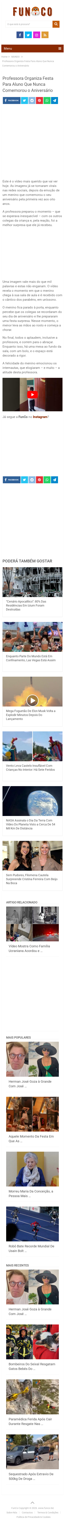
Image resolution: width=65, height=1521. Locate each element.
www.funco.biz (46, 1508)
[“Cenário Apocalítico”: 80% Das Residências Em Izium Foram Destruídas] (32, 582)
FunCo (14, 1508)
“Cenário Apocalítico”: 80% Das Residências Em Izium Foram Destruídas (26, 605)
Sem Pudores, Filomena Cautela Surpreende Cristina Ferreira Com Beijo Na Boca (32, 879)
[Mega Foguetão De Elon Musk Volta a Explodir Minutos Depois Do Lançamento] (32, 692)
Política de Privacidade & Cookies (33, 1517)
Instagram (40, 417)
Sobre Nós (11, 1512)
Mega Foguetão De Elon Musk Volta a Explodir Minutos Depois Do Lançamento (31, 715)
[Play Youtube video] (32, 394)
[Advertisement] (32, 142)
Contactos (27, 1512)
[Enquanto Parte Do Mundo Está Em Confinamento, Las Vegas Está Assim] (32, 637)
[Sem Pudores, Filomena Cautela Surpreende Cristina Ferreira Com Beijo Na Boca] (32, 856)
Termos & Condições (47, 1512)
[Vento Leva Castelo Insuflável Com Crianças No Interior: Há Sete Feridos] (32, 746)
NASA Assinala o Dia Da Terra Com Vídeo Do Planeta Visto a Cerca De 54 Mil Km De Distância (30, 824)
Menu (8, 48)
